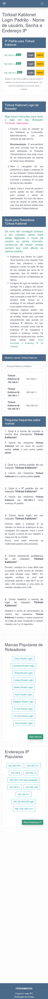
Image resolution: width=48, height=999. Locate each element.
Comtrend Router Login (23, 665)
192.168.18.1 (10, 72)
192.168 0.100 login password (23, 779)
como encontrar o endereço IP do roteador (26, 343)
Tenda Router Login (23, 672)
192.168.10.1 (23, 794)
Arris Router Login (23, 694)
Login (30, 55)
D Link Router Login (23, 708)
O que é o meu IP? (24, 993)
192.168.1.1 (9, 63)
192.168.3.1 (14, 787)
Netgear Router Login (23, 701)
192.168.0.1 (9, 55)
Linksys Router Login (23, 680)
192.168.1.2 (30, 772)
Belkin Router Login (23, 687)
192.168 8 (15, 772)
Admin (40, 55)
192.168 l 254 (31, 787)
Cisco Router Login (23, 658)
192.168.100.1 (15, 765)
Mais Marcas (35, 736)
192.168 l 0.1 (33, 765)
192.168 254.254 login (23, 801)
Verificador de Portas (24, 996)
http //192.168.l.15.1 (24, 808)
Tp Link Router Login (23, 715)
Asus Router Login (24, 723)
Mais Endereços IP (32, 822)
